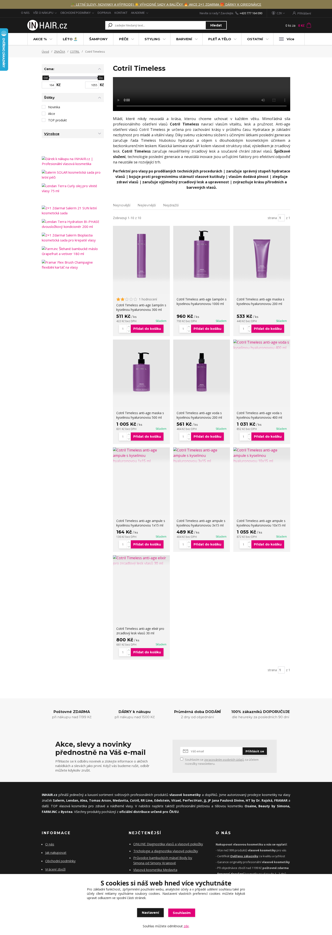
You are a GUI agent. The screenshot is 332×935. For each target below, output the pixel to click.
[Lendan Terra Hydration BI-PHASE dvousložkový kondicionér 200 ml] (73, 224)
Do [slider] (101, 78)
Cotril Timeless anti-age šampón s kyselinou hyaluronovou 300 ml (141, 307)
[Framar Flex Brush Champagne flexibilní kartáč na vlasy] (73, 265)
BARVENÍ (184, 39)
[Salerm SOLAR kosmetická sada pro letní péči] (73, 175)
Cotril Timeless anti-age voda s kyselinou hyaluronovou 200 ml (199, 415)
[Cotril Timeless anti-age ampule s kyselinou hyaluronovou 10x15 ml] (261, 455)
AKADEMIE (138, 13)
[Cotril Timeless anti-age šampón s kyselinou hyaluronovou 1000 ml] (201, 254)
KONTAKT (121, 13)
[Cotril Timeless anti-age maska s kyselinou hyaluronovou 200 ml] (261, 254)
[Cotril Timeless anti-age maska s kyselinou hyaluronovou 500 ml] (141, 368)
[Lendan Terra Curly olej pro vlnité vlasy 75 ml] (73, 188)
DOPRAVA (104, 13)
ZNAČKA (59, 52)
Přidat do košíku (147, 329)
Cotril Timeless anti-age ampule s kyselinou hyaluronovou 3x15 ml (201, 523)
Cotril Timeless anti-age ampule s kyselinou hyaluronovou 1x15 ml (140, 523)
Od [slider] (45, 78)
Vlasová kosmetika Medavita (155, 869)
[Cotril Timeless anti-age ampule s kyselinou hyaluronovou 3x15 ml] (201, 455)
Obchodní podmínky (60, 861)
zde (186, 926)
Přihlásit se (254, 751)
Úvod (45, 52)
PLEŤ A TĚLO (219, 39)
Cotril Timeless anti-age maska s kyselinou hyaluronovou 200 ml (260, 301)
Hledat (216, 25)
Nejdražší (171, 205)
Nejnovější (121, 205)
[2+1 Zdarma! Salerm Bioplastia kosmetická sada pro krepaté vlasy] (73, 238)
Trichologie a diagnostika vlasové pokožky (165, 851)
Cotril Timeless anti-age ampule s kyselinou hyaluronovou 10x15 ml (261, 523)
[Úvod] (46, 25)
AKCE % (40, 39)
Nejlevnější (147, 205)
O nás (49, 844)
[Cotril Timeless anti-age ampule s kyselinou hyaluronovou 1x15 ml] (141, 455)
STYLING (152, 39)
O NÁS (25, 13)
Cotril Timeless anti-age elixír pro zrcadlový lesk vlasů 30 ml (140, 630)
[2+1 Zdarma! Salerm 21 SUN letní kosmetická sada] (73, 210)
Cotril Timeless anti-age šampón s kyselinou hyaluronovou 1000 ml (202, 301)
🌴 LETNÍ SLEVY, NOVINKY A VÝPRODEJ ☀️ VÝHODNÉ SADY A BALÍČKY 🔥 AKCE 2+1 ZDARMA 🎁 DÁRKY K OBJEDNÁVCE (166, 4)
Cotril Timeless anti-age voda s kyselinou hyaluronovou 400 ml (259, 415)
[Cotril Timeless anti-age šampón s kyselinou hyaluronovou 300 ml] (141, 254)
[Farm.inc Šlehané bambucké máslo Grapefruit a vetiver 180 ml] (73, 251)
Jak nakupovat (55, 852)
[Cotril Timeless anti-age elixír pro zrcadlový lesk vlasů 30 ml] (141, 560)
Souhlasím (182, 913)
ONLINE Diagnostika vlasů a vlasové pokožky (168, 844)
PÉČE (124, 39)
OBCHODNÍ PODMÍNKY (75, 13)
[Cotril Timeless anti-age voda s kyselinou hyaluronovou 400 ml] (261, 345)
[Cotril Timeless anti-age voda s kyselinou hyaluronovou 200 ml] (201, 368)
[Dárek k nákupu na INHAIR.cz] (73, 161)
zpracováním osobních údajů (224, 760)
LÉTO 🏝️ (70, 39)
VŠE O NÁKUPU (43, 13)
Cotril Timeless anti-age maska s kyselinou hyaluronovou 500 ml (140, 415)
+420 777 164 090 (251, 13)
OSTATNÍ (255, 39)
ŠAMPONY (98, 39)
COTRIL (74, 52)
